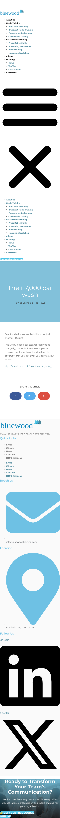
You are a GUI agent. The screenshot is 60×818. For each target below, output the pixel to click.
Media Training (13, 23)
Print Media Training (18, 26)
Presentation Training (16, 40)
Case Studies (14, 69)
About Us (10, 20)
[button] (30, 137)
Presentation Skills (17, 43)
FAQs (9, 444)
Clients (9, 56)
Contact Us (11, 73)
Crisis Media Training (18, 36)
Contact (10, 454)
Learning (10, 59)
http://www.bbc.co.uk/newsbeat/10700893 (28, 366)
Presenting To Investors (19, 46)
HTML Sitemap (14, 458)
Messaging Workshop (18, 53)
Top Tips (12, 66)
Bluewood (26, 303)
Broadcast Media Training (20, 30)
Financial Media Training (20, 33)
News (11, 63)
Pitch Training (15, 49)
